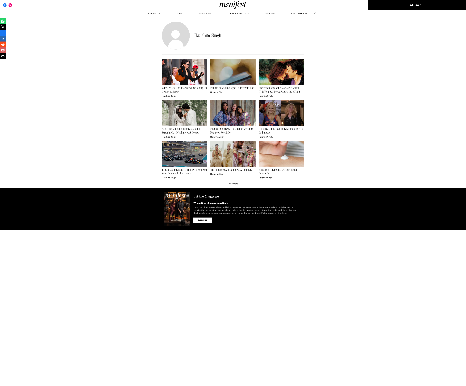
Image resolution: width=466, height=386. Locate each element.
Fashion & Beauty (206, 13)
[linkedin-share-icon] (3, 40)
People (179, 13)
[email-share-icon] (3, 51)
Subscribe (202, 220)
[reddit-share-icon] (3, 45)
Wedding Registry (299, 13)
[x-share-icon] (3, 28)
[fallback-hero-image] (184, 72)
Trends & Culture (238, 13)
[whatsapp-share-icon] (3, 22)
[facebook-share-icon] (3, 34)
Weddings (152, 13)
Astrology (270, 13)
